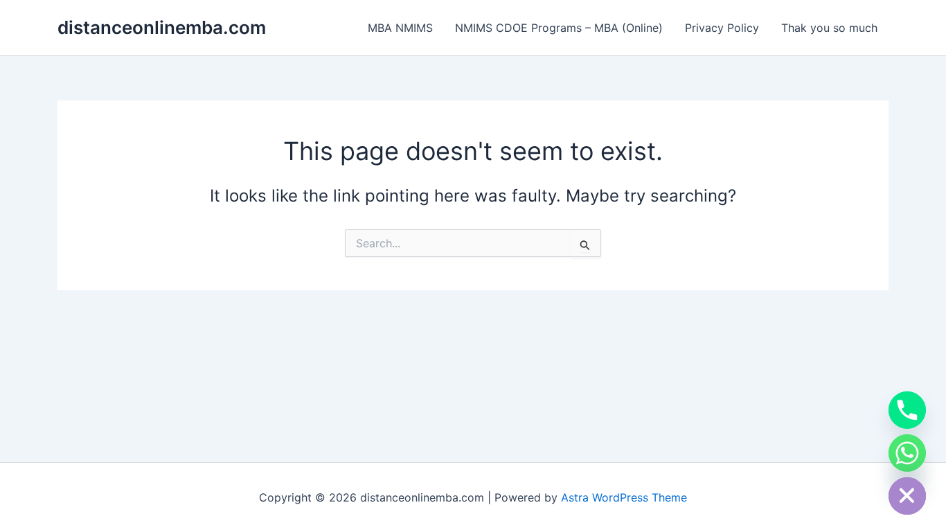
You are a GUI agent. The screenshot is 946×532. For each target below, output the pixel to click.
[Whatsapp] (907, 453)
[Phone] (907, 410)
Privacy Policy (722, 28)
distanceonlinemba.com (161, 27)
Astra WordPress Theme (624, 497)
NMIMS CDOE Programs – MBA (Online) (559, 28)
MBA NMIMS (400, 28)
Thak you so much (829, 28)
